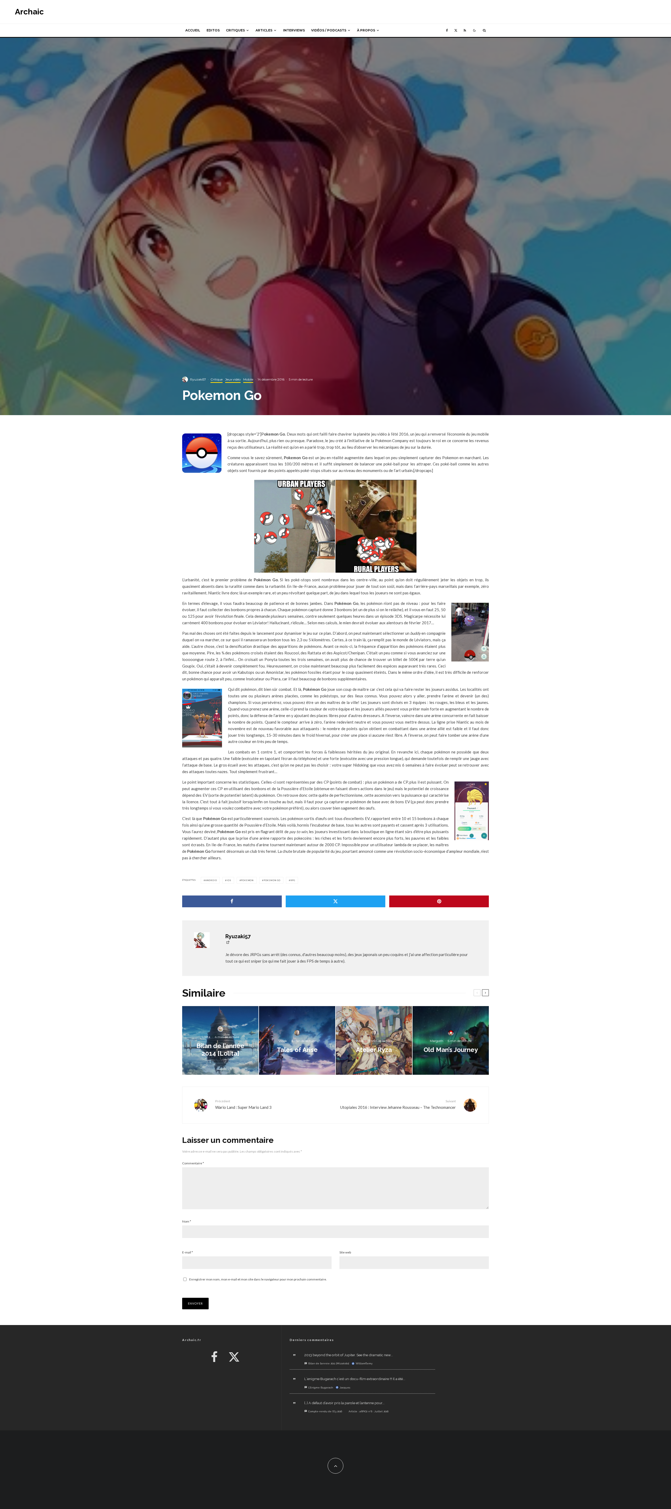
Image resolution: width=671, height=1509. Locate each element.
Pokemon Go (272, 880)
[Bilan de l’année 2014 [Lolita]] (220, 1040)
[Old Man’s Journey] (451, 1040)
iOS (229, 880)
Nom (186, 1221)
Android (211, 880)
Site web (345, 1252)
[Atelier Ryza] (374, 1040)
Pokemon (247, 880)
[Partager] (232, 901)
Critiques (235, 30)
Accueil (192, 30)
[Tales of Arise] (297, 1040)
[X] (456, 30)
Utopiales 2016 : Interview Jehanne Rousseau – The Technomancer (398, 1104)
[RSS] (465, 30)
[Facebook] (447, 30)
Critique (216, 379)
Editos (213, 30)
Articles (264, 30)
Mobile (248, 379)
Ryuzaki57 (198, 379)
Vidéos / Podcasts (328, 30)
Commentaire (193, 1163)
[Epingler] (439, 901)
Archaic (29, 12)
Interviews (294, 30)
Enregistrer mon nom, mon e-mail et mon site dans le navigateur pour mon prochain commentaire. (258, 1279)
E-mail (187, 1252)
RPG (292, 880)
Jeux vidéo (233, 379)
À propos (366, 30)
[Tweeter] (335, 901)
